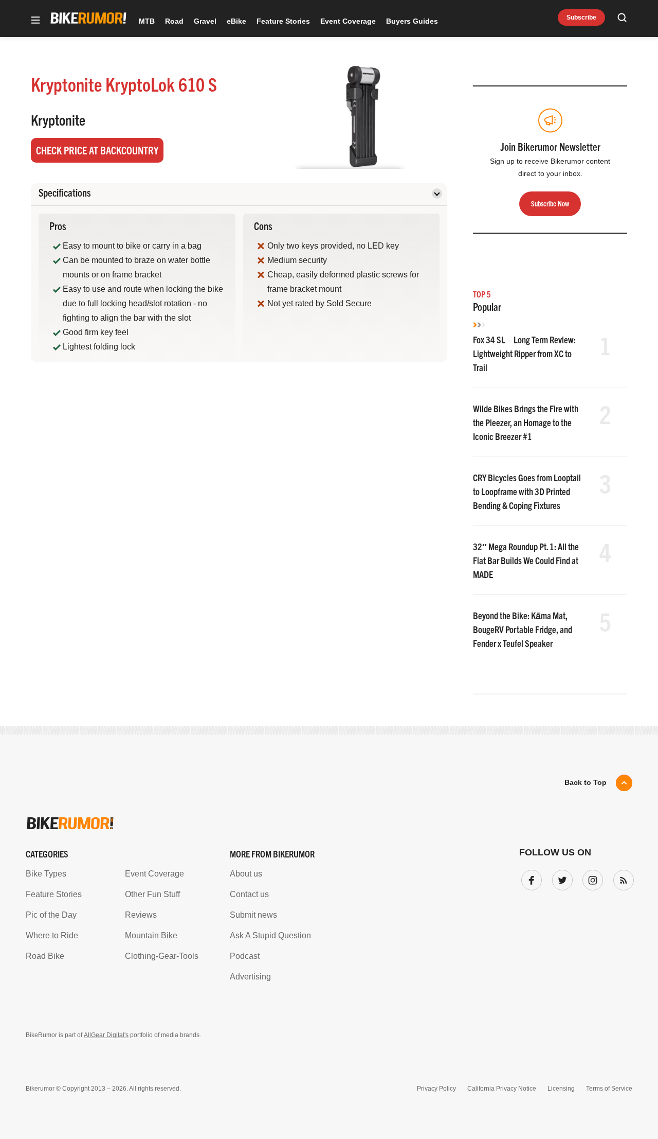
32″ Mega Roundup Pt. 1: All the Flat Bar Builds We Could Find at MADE (526, 560)
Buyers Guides (412, 21)
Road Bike (45, 956)
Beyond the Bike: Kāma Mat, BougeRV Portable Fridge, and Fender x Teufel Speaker (522, 629)
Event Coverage (348, 21)
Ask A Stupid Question (270, 935)
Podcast (245, 956)
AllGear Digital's (106, 1035)
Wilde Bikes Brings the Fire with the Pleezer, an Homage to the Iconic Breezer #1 (525, 422)
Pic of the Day (51, 914)
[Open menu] (35, 21)
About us (246, 873)
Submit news (253, 914)
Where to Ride (52, 935)
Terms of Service (609, 1088)
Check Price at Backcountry (97, 150)
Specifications (65, 192)
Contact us (249, 894)
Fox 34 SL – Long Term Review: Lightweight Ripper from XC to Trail (524, 353)
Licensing (561, 1088)
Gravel (205, 21)
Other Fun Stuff (152, 894)
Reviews (141, 914)
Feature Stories (283, 21)
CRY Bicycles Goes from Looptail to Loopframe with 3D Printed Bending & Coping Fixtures (527, 491)
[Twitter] (560, 878)
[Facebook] (529, 878)
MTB (147, 21)
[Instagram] (590, 878)
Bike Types (46, 873)
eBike (236, 21)
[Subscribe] (621, 878)
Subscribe (581, 17)
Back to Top (585, 782)
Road (174, 21)
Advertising (250, 976)
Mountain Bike (151, 935)
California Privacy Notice (501, 1088)
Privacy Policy (436, 1088)
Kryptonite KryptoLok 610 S (124, 83)
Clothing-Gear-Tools (161, 956)
